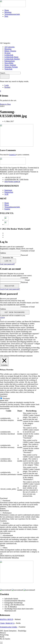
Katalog (7, 209)
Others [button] (2, 545)
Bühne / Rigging (10, 51)
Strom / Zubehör (10, 65)
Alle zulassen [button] (4, 356)
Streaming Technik (11, 67)
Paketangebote (9, 61)
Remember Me (8, 258)
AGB (6, 194)
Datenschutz (8, 192)
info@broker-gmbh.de (12, 182)
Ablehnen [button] (12, 356)
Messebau (7, 12)
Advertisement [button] (5, 533)
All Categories (9, 47)
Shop (6, 16)
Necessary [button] (3, 396)
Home (6, 10)
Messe (6, 205)
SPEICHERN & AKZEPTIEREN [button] (12, 556)
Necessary (6, 398)
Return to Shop (5, 104)
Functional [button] (3, 498)
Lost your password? (7, 264)
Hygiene (7, 53)
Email (27, 280)
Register (7, 87)
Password (24, 255)
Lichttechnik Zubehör (12, 59)
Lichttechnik (8, 55)
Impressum (8, 190)
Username (24, 278)
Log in (2, 289)
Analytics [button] (3, 521)
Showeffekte (8, 63)
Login (6, 85)
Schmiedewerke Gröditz (8, 627)
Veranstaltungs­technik (12, 14)
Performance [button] (4, 511)
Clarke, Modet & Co (7, 623)
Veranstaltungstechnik (12, 207)
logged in (12, 155)
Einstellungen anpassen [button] (24, 356)
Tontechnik (8, 69)
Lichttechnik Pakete (11, 57)
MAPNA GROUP (6, 619)
